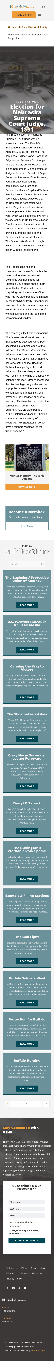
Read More (27, 605)
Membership (37, 1268)
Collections (11, 1268)
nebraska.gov (38, 1350)
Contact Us (7, 1321)
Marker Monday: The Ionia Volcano (27, 477)
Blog (24, 1268)
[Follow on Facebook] (7, 1288)
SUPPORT (6, 1318)
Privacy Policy (13, 1278)
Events (25, 1273)
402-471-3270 (8, 1311)
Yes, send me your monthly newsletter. (23, 1232)
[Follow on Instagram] (13, 1288)
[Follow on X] (19, 1288)
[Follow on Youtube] (25, 1288)
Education (11, 1273)
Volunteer (37, 1273)
